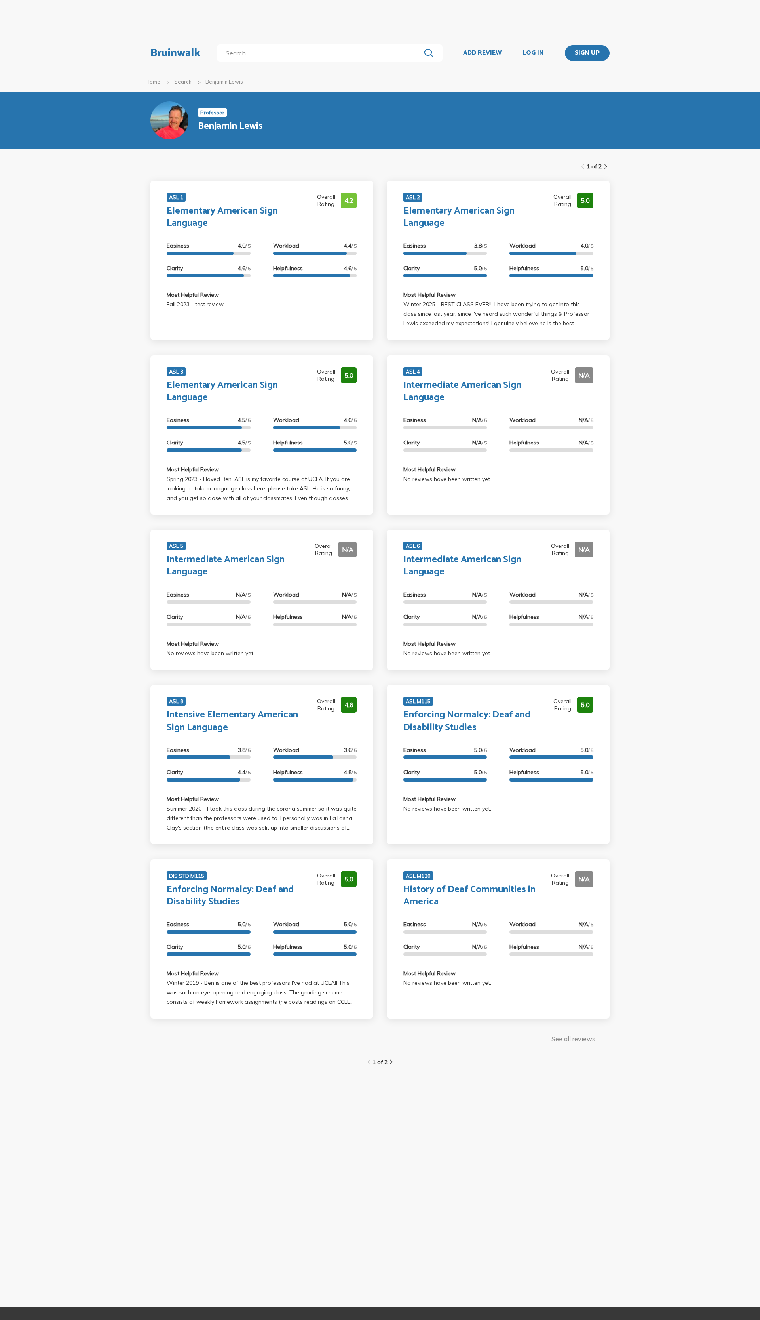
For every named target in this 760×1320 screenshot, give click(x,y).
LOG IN (533, 53)
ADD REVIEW (482, 53)
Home (153, 81)
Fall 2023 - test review (195, 304)
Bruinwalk (175, 53)
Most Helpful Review (193, 294)
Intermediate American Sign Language (462, 391)
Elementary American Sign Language (222, 217)
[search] (320, 53)
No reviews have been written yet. (447, 479)
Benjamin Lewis (224, 81)
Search (183, 81)
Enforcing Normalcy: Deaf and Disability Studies (467, 721)
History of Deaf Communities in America (469, 896)
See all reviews (573, 1039)
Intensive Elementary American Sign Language (232, 721)
